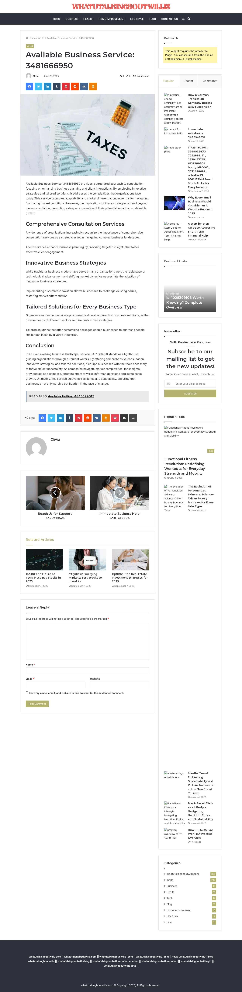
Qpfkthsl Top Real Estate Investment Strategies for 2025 (130, 577)
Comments (210, 81)
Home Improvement (112, 18)
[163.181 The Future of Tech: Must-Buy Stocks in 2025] (44, 559)
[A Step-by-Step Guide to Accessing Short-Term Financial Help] (174, 232)
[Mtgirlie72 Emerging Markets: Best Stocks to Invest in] (87, 559)
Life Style (137, 18)
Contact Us (169, 18)
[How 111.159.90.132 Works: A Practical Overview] (174, 835)
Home (56, 18)
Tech (152, 18)
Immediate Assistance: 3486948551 (196, 133)
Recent (188, 81)
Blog (169, 904)
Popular (168, 81)
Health (88, 18)
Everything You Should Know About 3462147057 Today (202, 302)
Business (72, 18)
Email (30, 678)
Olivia (36, 76)
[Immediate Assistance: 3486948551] (174, 134)
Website (95, 678)
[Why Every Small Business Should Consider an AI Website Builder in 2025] (174, 203)
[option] (204, 291)
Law (169, 922)
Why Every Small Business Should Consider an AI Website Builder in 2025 (200, 205)
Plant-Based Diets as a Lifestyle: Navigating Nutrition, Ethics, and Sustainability (200, 811)
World (41, 38)
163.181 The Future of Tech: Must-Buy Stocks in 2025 (43, 577)
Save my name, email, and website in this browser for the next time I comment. (76, 692)
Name (30, 664)
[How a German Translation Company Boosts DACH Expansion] (174, 109)
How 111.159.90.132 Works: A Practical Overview (200, 834)
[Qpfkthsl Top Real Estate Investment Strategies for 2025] (130, 559)
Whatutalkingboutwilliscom (183, 873)
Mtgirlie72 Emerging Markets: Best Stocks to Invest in (85, 577)
